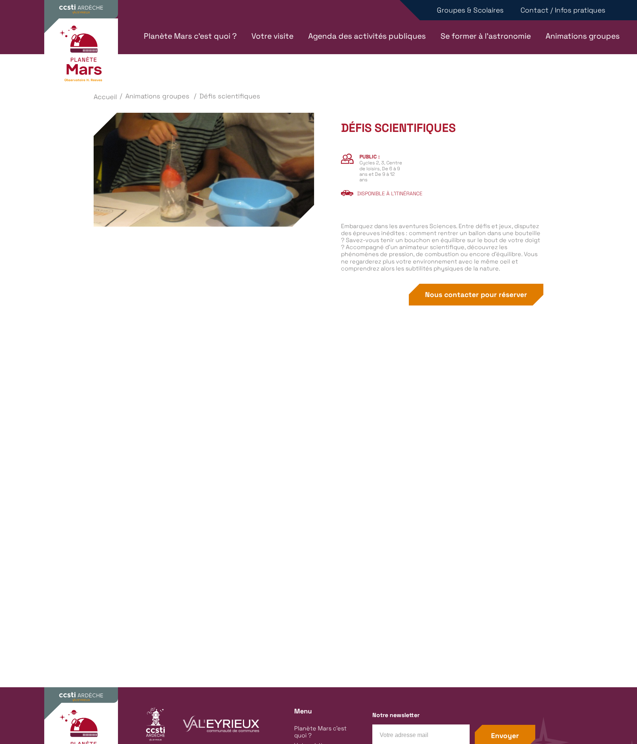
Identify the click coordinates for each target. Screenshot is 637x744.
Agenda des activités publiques (367, 36)
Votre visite (272, 36)
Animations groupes (583, 36)
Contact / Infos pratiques (563, 10)
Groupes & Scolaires (470, 10)
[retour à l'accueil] (81, 56)
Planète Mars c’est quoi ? (190, 36)
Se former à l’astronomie (486, 36)
